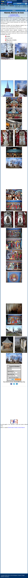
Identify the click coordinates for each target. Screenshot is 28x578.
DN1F (7, 5)
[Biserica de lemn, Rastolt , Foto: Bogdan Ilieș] (21, 51)
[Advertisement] (14, 70)
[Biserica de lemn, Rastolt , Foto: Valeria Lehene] (7, 51)
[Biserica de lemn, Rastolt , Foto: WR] (7, 88)
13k (9, 2)
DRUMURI (3, 5)
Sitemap (6, 576)
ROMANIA (19, 3)
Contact (19, 575)
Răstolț (11, 5)
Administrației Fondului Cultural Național (16, 427)
